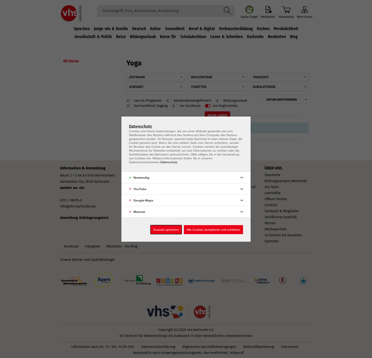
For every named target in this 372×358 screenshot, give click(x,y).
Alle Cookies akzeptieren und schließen (213, 229)
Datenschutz (168, 162)
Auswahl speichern (166, 229)
